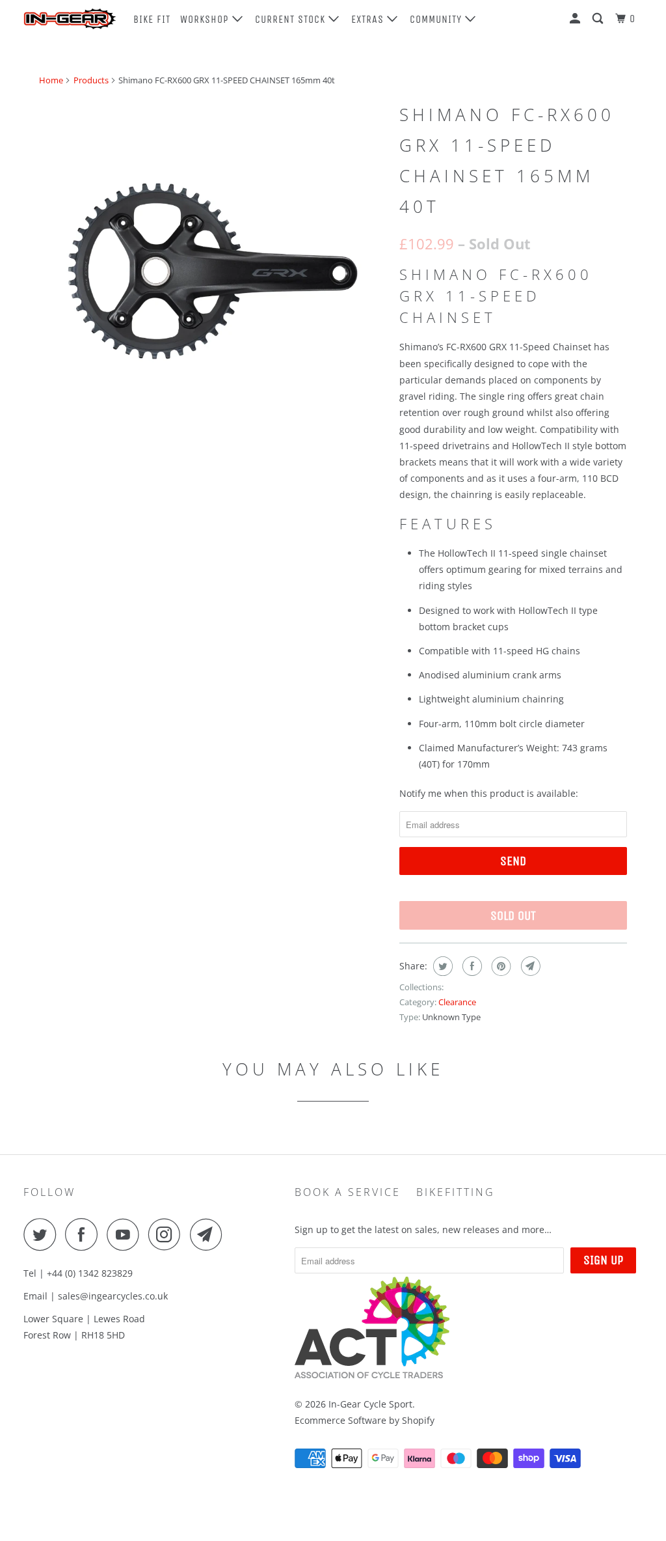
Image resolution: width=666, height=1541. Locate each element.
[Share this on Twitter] (441, 966)
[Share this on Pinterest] (499, 966)
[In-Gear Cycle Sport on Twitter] (42, 1234)
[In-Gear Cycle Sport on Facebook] (84, 1234)
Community (437, 19)
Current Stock (291, 19)
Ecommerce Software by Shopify (364, 1420)
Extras (369, 19)
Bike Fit (151, 19)
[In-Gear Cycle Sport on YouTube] (126, 1234)
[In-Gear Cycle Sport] (69, 19)
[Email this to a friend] (529, 966)
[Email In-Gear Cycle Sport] (209, 1234)
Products (91, 80)
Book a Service (348, 1192)
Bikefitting (455, 1192)
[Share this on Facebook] (470, 966)
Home (51, 80)
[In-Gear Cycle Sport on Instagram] (167, 1234)
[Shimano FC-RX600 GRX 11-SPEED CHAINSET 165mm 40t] (212, 271)
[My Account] (576, 19)
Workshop (206, 19)
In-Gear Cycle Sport (370, 1404)
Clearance (457, 1002)
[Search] (599, 19)
